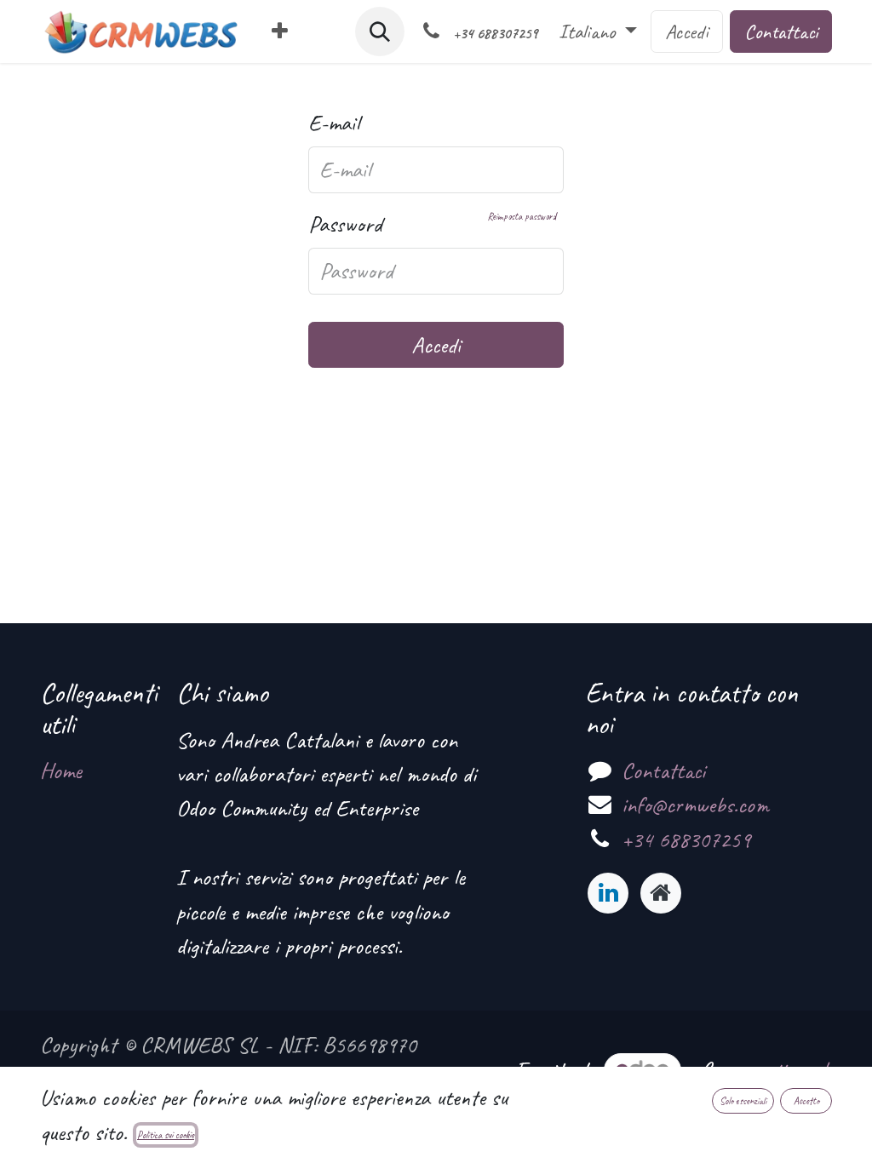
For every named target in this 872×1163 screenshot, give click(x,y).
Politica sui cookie (165, 1135)
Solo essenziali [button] (743, 1101)
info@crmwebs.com (695, 804)
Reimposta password (521, 216)
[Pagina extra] (660, 893)
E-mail (333, 122)
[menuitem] (280, 31)
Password (432, 223)
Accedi (686, 31)
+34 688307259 (686, 839)
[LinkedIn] (608, 893)
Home (61, 770)
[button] (379, 31)
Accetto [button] (806, 1101)
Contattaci (781, 31)
